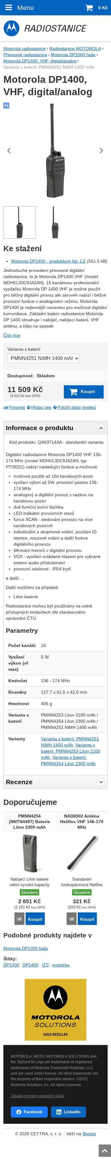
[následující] (101, 150)
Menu (25, 7)
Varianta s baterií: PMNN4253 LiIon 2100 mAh (70, 751)
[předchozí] (9, 150)
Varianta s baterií (23, 349)
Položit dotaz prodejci (77, 407)
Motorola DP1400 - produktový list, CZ (48, 261)
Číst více (11, 335)
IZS (45, 964)
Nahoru (105, 1148)
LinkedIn (72, 1112)
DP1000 (11, 964)
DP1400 (30, 964)
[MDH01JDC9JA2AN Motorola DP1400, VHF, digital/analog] (55, 150)
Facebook (33, 1112)
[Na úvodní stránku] (55, 28)
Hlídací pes (41, 407)
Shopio (89, 1133)
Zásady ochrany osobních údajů (37, 1096)
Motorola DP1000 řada (25, 948)
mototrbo (61, 964)
